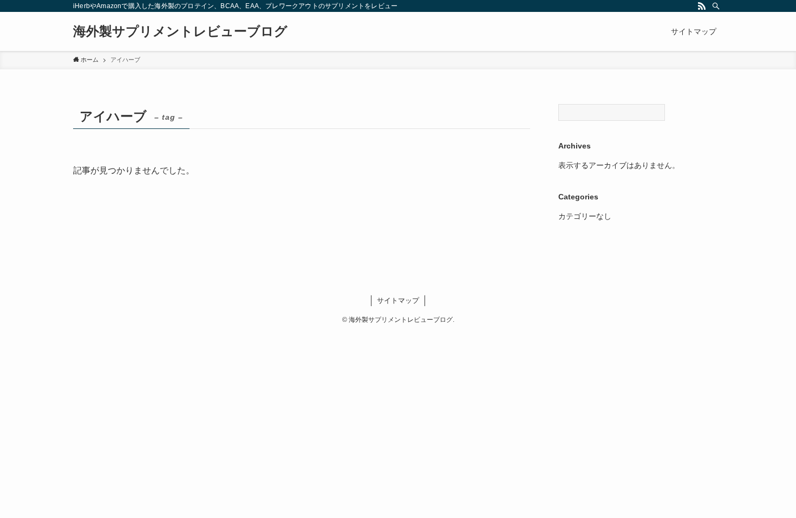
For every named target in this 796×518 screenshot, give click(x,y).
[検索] (716, 6)
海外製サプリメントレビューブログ (180, 31)
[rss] (702, 6)
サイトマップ (398, 300)
